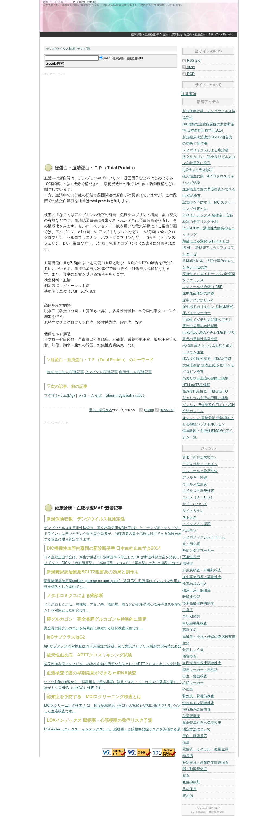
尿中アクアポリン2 (197, 300)
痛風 (185, 742)
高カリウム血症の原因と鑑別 (205, 378)
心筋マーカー (193, 683)
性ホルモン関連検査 (198, 703)
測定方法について (196, 729)
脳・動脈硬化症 (194, 769)
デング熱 (83, 49)
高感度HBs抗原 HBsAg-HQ (205, 391)
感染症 (187, 563)
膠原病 (187, 795)
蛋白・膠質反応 (172, 34)
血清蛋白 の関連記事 (135, 372)
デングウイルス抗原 (60, 49)
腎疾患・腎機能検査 (198, 696)
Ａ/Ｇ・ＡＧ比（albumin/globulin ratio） (112, 395)
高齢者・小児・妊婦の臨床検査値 (208, 636)
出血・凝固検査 (194, 676)
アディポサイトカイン (200, 464)
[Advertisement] (139, 40)
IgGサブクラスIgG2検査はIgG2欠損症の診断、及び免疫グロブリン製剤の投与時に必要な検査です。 (123, 646)
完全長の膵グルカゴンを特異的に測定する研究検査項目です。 (93, 628)
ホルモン (189, 530)
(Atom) (149, 410)
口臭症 (187, 610)
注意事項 (188, 94)
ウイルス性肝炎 (194, 484)
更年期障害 (191, 616)
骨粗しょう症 (193, 650)
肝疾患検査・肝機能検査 (201, 570)
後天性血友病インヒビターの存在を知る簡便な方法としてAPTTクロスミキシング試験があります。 (122, 664)
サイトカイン (193, 510)
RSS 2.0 (193, 60)
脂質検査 (189, 656)
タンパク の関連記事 (101, 372)
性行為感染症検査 (196, 709)
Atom (190, 67)
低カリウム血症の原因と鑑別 (205, 398)
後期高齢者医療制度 (198, 603)
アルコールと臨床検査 (200, 471)
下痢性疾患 (191, 557)
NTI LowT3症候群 (196, 385)
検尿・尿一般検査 (196, 590)
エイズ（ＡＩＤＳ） (198, 497)
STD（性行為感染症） (200, 457)
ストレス (189, 517)
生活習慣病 (191, 716)
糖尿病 (187, 756)
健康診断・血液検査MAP (146, 34)
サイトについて (194, 504)
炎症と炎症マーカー (198, 550)
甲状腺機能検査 (194, 623)
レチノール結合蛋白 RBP (202, 287)
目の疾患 (189, 789)
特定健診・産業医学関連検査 (205, 762)
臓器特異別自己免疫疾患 (201, 723)
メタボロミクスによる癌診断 (205, 150)
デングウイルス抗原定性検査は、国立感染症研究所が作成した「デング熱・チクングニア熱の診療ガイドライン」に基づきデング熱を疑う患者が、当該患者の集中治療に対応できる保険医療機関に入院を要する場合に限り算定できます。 (125, 533)
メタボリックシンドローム (203, 537)
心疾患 (187, 689)
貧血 (185, 776)
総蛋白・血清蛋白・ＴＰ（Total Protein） (209, 34)
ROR (190, 74)
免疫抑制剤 (191, 782)
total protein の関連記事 (65, 372)
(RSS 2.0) (167, 410)
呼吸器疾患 (191, 597)
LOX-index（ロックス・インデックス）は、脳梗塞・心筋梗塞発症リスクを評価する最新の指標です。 (124, 729)
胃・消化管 (191, 544)
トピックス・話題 (196, 524)
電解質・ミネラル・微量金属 (205, 749)
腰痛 (185, 643)
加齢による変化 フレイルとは (205, 241)
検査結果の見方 (194, 583)
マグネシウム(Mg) (59, 395)
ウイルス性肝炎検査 (198, 491)
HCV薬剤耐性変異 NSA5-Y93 (206, 359)
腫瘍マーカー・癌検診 (200, 670)
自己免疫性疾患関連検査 (201, 663)
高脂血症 (189, 630)
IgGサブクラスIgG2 (197, 170)
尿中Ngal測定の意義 (198, 293)
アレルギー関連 (194, 477)
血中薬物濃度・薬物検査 (201, 577)
